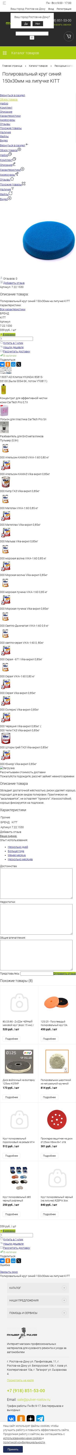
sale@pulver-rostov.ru (33, 1399)
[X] (18, 364)
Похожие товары (11, 184)
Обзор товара (9, 150)
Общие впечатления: (13, 937)
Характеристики (10, 169)
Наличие (5, 189)
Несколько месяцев (20, 859)
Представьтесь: (10, 973)
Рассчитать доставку (16, 351)
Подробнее (11, 1038)
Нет (37, 23)
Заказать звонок (61, 24)
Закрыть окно (9, 1271)
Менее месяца (17, 855)
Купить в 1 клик (13, 343)
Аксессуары (7, 174)
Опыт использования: (14, 840)
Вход (51, 8)
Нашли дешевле (13, 347)
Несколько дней (18, 847)
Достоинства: (8, 866)
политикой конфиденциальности (24, 1442)
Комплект (6, 160)
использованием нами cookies (22, 1438)
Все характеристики (12, 309)
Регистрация (64, 8)
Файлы (4, 194)
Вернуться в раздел (12, 145)
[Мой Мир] (13, 364)
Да (26, 23)
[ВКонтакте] (2, 364)
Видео (4, 199)
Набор (4, 155)
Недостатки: (8, 901)
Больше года (16, 851)
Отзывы (5, 179)
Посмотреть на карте (20, 1380)
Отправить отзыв (64, 973)
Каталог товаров (25, 53)
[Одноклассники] (7, 364)
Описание (6, 164)
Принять (13, 1449)
